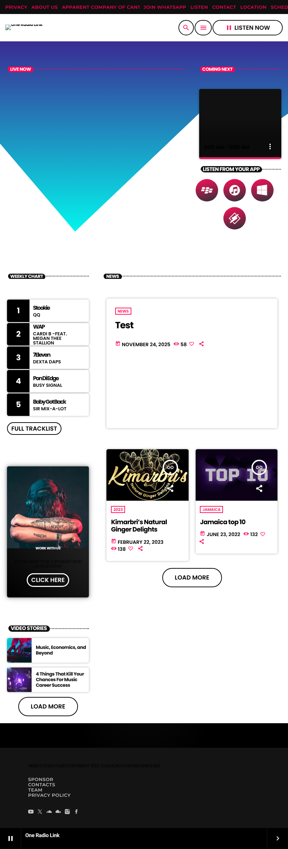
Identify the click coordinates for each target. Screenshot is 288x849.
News (123, 311)
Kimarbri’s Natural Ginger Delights (139, 526)
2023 (118, 509)
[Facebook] (76, 812)
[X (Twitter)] (40, 812)
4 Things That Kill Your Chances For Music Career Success (60, 680)
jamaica (211, 509)
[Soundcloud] (49, 812)
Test (124, 325)
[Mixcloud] (58, 812)
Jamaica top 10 (222, 522)
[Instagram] (67, 812)
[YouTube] (31, 812)
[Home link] (23, 27)
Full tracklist (34, 428)
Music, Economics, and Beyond (61, 650)
